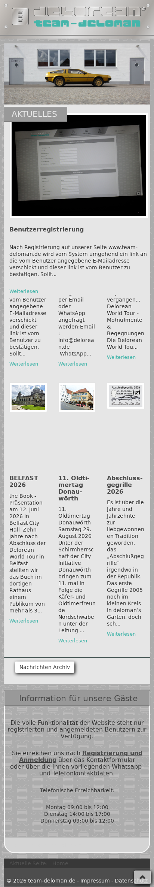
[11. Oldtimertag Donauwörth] (77, 397)
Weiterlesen (23, 291)
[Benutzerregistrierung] (78, 165)
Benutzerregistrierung (46, 229)
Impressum (95, 881)
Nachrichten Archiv (44, 667)
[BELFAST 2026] (28, 397)
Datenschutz (131, 881)
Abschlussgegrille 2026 (125, 485)
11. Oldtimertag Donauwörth (74, 488)
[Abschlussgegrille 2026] (126, 395)
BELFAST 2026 (23, 481)
